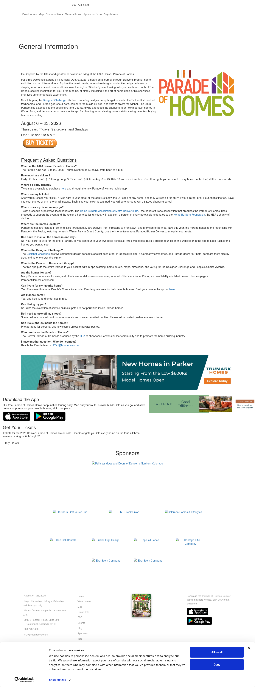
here (63, 188)
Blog (79, 628)
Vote (99, 14)
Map (41, 14)
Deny (217, 664)
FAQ (79, 617)
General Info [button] (72, 14)
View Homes (29, 14)
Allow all (217, 652)
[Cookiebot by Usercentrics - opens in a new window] (24, 680)
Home (80, 596)
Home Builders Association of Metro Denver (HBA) (109, 211)
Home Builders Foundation (189, 214)
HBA (82, 336)
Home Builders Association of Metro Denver (118, 5)
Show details (57, 679)
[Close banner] (249, 648)
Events (81, 622)
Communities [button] (53, 14)
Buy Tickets (12, 443)
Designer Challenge (54, 100)
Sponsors (89, 14)
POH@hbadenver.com (66, 345)
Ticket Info (83, 612)
